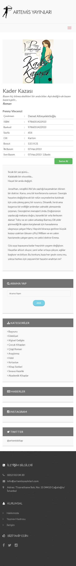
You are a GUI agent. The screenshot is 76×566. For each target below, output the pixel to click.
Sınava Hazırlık (16, 371)
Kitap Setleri (15, 366)
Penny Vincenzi (12, 111)
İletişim (10, 524)
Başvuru (12, 331)
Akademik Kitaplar (18, 375)
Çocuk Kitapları (16, 344)
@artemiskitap (15, 440)
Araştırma (13, 353)
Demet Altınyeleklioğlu (42, 116)
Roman (7, 103)
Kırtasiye (13, 362)
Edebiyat (13, 335)
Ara (39, 303)
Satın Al (63, 161)
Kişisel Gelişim (16, 340)
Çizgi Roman (15, 349)
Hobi (11, 357)
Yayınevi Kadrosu (16, 518)
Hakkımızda (12, 512)
